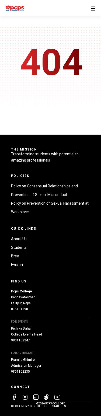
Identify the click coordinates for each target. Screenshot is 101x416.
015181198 (19, 309)
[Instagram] (25, 398)
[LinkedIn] (36, 398)
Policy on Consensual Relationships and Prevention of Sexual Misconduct (44, 190)
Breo (15, 256)
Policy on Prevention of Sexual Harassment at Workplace (50, 207)
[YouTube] (57, 398)
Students (19, 247)
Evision (17, 265)
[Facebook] (14, 398)
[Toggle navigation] (93, 8)
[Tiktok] (46, 398)
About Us (19, 239)
